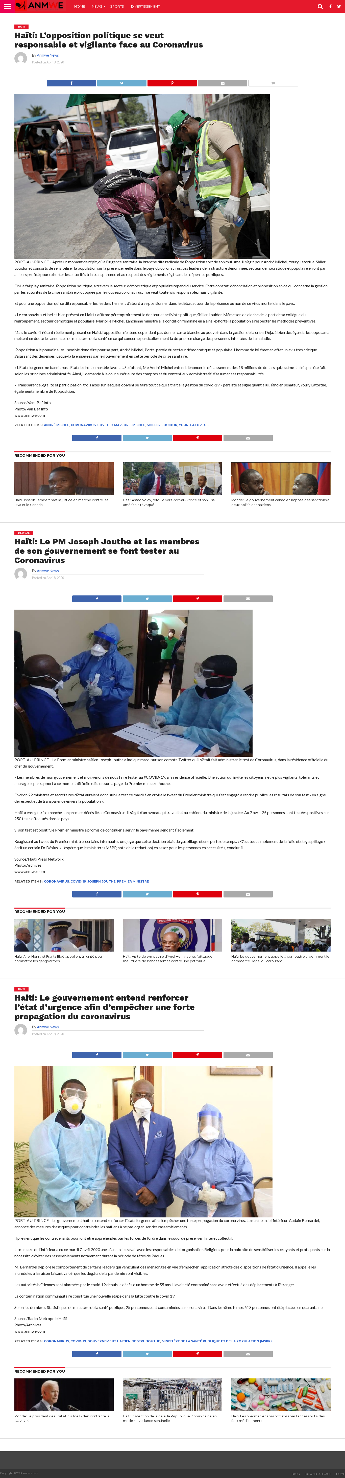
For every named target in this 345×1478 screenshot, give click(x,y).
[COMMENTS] (273, 81)
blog (296, 1474)
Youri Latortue (194, 425)
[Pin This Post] (172, 81)
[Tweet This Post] (122, 81)
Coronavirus (83, 425)
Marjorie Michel (129, 425)
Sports (117, 6)
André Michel (56, 425)
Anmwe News (48, 55)
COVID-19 (105, 425)
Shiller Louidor (162, 425)
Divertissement (145, 6)
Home (79, 6)
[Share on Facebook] (71, 81)
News (97, 6)
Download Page (318, 1474)
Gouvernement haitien (109, 1341)
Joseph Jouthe (101, 881)
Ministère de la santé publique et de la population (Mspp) (217, 1341)
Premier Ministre (133, 881)
